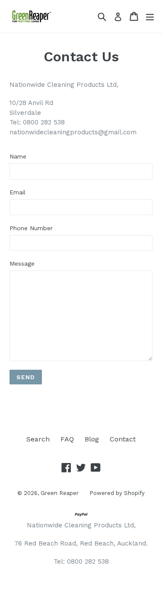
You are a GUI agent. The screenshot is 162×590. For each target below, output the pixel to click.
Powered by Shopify (117, 493)
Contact (123, 439)
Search (38, 439)
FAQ (67, 439)
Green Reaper (60, 493)
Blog (92, 439)
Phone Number (31, 228)
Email (17, 192)
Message (22, 263)
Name (18, 156)
